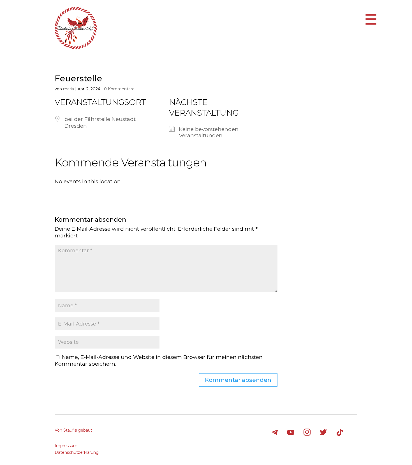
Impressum (66, 445)
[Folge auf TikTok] (340, 432)
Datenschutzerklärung (77, 452)
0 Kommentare (119, 88)
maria (68, 88)
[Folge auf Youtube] (291, 432)
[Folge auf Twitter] (323, 432)
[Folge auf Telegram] (275, 432)
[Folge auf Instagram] (307, 432)
